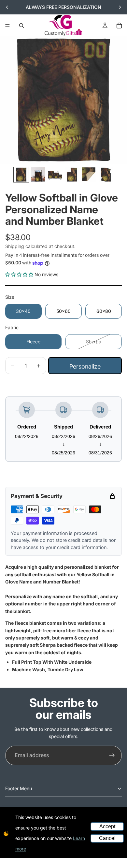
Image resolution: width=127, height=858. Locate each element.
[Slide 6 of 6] (106, 174)
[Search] (21, 25)
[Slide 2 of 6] (38, 174)
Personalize (85, 366)
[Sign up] (112, 755)
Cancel (107, 838)
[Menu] (7, 25)
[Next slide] (120, 7)
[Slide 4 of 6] (72, 174)
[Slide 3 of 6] (55, 174)
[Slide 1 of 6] (21, 174)
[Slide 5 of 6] (89, 174)
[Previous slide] (7, 7)
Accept (107, 826)
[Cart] (119, 25)
